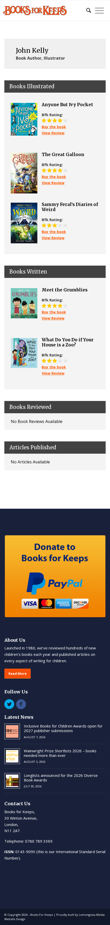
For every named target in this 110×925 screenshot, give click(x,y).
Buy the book (54, 126)
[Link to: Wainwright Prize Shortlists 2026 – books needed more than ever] (12, 756)
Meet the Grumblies (64, 289)
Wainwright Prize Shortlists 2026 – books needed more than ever (60, 753)
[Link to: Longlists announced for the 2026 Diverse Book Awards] (12, 781)
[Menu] (97, 10)
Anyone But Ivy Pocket (67, 104)
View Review (53, 132)
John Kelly (32, 50)
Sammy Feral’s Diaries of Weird (70, 207)
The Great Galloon (63, 154)
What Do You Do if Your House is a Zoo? (68, 342)
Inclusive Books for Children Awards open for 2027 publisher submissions (63, 728)
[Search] (86, 10)
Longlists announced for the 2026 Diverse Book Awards (61, 777)
